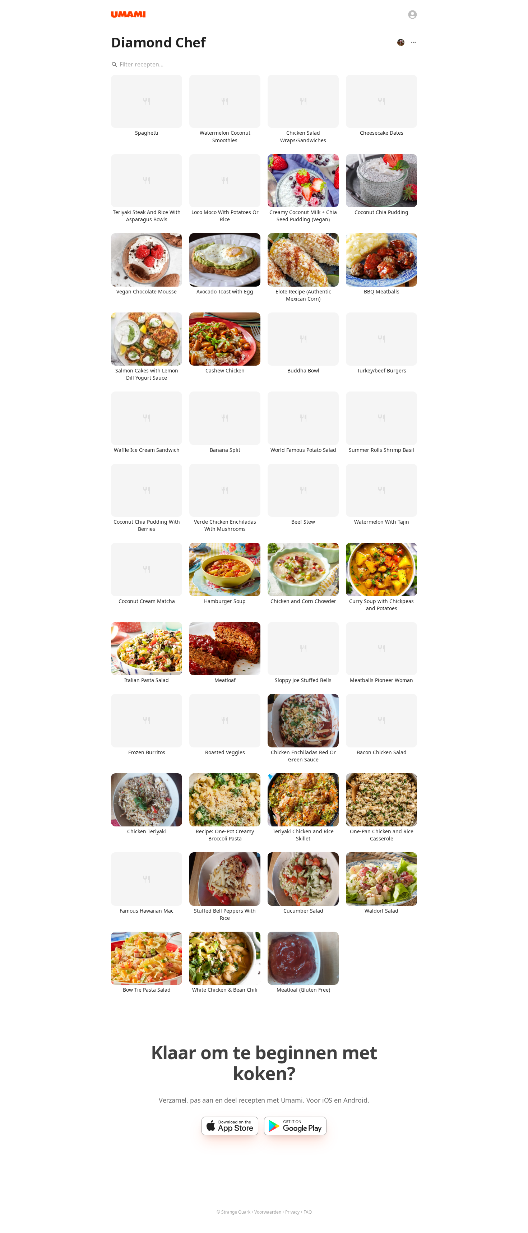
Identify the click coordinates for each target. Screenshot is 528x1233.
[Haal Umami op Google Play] (295, 1126)
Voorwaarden (267, 1212)
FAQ (308, 1212)
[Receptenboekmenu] (413, 42)
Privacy (292, 1212)
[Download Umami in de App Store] (230, 1126)
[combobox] (264, 64)
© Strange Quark (233, 1212)
